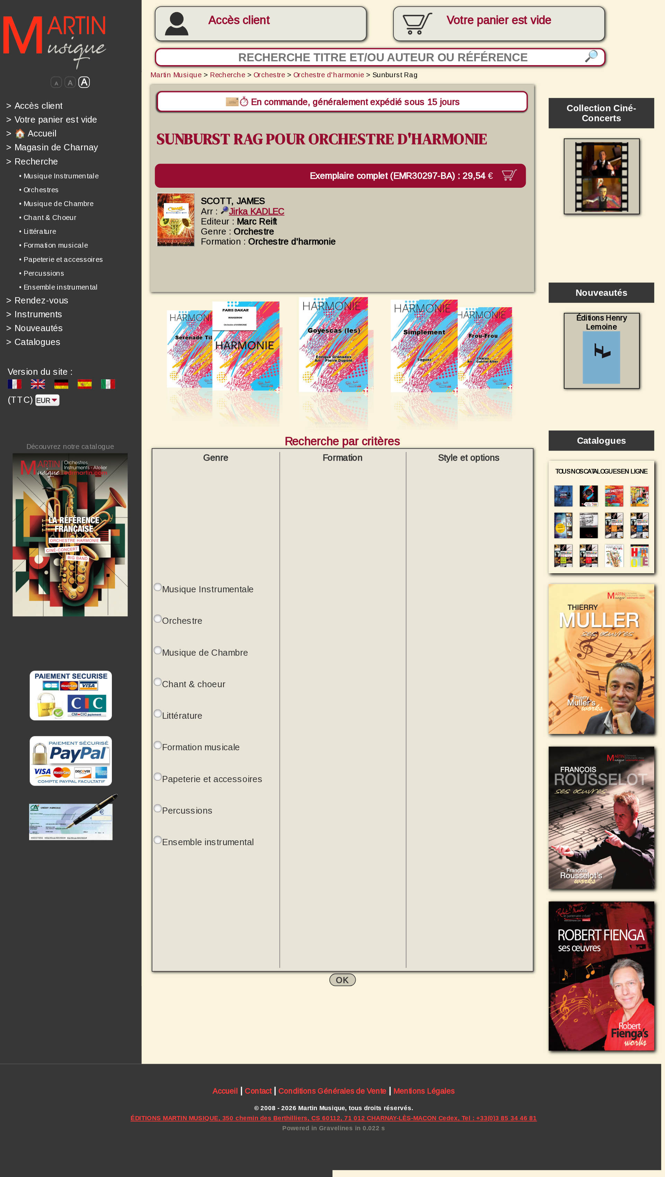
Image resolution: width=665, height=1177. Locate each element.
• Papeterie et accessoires (61, 259)
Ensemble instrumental (208, 842)
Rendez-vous (37, 300)
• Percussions (41, 273)
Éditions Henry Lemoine (601, 322)
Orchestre (269, 74)
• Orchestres (39, 190)
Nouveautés (34, 328)
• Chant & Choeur (48, 217)
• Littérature (37, 231)
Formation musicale (201, 747)
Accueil (225, 1091)
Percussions (187, 810)
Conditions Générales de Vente (332, 1091)
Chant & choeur (193, 684)
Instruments (34, 314)
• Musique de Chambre (56, 203)
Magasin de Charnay (52, 147)
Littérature (182, 716)
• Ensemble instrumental (58, 287)
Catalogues (33, 342)
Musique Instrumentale (208, 589)
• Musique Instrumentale (58, 175)
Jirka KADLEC (256, 211)
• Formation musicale (53, 245)
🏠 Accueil (31, 133)
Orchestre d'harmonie (328, 74)
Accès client (239, 20)
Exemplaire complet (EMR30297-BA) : (401, 175)
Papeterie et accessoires (212, 779)
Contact (258, 1091)
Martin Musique (176, 74)
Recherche (32, 161)
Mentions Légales (424, 1091)
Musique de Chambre (205, 652)
